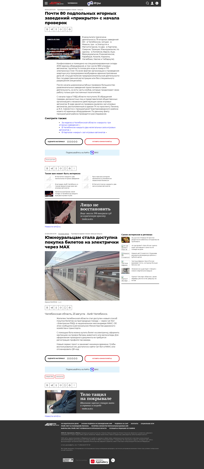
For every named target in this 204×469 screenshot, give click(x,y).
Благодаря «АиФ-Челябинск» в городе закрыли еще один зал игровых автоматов (66, 186)
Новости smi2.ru (53, 227)
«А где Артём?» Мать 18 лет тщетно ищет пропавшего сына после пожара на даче (144, 247)
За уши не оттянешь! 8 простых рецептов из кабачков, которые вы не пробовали (145, 239)
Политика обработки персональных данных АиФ (109, 426)
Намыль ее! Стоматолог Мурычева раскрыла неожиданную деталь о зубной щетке (144, 255)
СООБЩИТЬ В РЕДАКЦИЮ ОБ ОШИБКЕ (122, 428)
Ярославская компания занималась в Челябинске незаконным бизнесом (102, 178)
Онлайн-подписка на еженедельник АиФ (96, 423)
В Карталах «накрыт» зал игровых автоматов (83, 132)
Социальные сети (147, 423)
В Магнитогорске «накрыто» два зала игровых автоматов (104, 185)
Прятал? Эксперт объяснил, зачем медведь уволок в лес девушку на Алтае (144, 278)
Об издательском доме (70, 423)
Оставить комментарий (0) (102, 141)
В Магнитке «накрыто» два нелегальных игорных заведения (67, 177)
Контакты (134, 423)
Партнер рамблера (81, 460)
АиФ (60, 302)
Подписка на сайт (121, 423)
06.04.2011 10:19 (50, 9)
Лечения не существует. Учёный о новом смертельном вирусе (144, 270)
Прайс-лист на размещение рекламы (75, 426)
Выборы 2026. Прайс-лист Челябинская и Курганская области (83, 428)
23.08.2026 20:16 (50, 234)
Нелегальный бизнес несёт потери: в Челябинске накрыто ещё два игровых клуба (66, 193)
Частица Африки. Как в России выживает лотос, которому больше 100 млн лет (144, 263)
